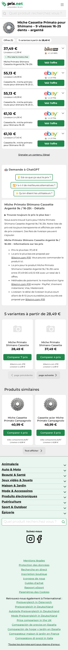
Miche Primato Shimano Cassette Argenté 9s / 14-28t (50, 344)
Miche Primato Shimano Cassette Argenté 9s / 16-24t (17, 344)
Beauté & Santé (14, 475)
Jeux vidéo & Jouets (17, 480)
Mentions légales (34, 560)
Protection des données (34, 565)
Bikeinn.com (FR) (21, 257)
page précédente (23, 375)
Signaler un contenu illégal (34, 154)
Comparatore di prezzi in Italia (34, 638)
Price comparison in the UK (34, 620)
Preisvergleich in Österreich (34, 602)
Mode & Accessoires (17, 491)
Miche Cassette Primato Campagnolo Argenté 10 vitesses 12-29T (17, 419)
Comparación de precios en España (34, 624)
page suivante (46, 375)
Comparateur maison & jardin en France (34, 633)
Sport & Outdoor (14, 507)
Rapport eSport (34, 587)
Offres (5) (8, 40)
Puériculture (11, 501)
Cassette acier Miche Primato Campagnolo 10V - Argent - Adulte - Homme (50, 419)
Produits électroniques (19, 496)
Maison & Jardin (14, 485)
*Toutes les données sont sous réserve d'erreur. (34, 644)
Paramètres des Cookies (34, 592)
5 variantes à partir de (34, 40)
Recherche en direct (34, 569)
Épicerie (8, 512)
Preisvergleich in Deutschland (34, 606)
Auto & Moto (11, 469)
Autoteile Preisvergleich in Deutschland (34, 611)
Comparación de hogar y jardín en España (34, 629)
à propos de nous (34, 578)
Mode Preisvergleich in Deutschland (34, 615)
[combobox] (36, 13)
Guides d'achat (34, 583)
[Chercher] (4, 13)
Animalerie (10, 464)
